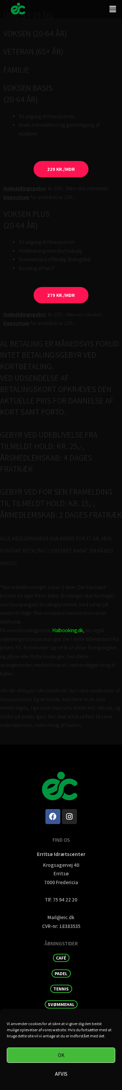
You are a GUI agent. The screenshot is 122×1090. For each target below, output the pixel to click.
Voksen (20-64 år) (35, 33)
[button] (113, 9)
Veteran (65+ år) (33, 51)
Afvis (61, 1074)
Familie (16, 69)
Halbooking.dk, (68, 630)
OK (61, 1055)
